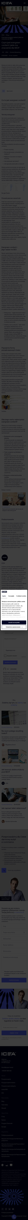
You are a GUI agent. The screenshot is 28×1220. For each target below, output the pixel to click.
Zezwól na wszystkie (14, 622)
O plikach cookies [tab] (21, 596)
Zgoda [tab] (4, 596)
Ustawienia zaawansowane (13, 627)
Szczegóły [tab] (11, 596)
